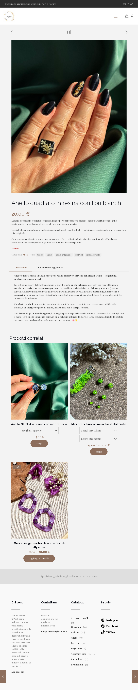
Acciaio (40, 254)
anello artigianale (64, 254)
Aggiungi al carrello (39, 558)
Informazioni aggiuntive (50, 267)
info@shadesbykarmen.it (54, 631)
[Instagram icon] (124, 3)
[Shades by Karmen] (9, 16)
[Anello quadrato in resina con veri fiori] (3, 676)
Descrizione (20, 267)
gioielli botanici (93, 254)
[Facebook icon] (128, 3)
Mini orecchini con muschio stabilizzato (98, 424)
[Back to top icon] (115, 683)
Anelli (25, 254)
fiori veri (79, 254)
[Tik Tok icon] (131, 3)
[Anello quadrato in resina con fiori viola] (135, 676)
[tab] (20, 267)
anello (49, 254)
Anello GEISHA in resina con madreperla (39, 424)
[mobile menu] (115, 16)
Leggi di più (17, 671)
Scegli (39, 443)
